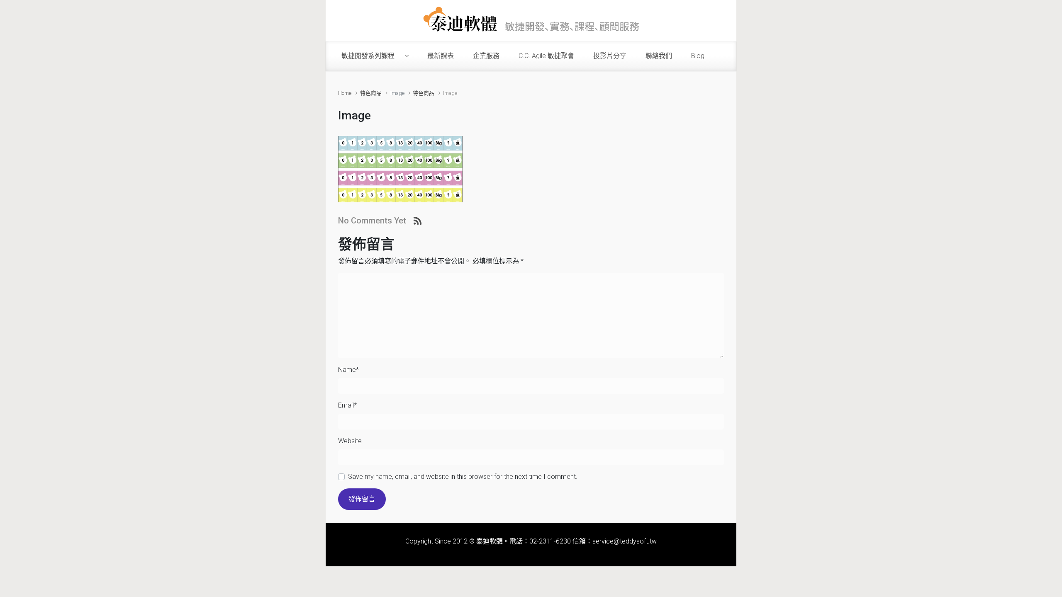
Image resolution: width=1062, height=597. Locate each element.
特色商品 (371, 93)
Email (347, 405)
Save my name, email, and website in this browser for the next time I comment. (462, 477)
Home (344, 93)
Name (348, 370)
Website (350, 441)
